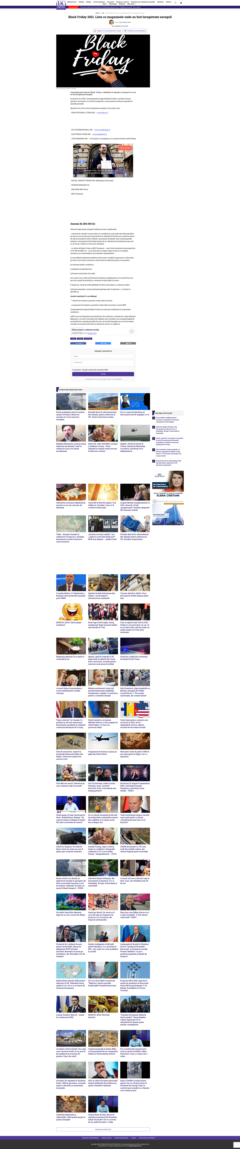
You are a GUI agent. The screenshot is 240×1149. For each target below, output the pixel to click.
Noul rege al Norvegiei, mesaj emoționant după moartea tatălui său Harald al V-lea (102, 625)
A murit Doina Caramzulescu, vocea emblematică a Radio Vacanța (69, 690)
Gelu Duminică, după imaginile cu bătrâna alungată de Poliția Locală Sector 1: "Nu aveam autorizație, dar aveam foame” (135, 692)
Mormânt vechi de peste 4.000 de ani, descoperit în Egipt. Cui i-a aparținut (134, 754)
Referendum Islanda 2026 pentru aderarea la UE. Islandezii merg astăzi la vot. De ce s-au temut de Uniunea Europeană (70, 984)
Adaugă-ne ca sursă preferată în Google (109, 31)
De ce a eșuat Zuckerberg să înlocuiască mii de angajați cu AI (134, 413)
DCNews (61, 5)
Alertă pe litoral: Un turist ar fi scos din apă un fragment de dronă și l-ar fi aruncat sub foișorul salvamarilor (101, 916)
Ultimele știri (71, 2)
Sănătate (160, 2)
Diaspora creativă (122, 2)
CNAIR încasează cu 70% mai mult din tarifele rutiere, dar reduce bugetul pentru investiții (134, 849)
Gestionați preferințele (121, 1138)
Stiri (103, 13)
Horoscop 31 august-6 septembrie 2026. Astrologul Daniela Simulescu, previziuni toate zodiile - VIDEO (135, 787)
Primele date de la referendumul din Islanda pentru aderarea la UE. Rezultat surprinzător (134, 536)
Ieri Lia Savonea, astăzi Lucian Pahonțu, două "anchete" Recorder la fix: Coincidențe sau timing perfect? (102, 787)
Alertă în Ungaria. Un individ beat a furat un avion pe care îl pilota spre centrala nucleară (69, 849)
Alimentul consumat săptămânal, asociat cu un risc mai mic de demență (71, 505)
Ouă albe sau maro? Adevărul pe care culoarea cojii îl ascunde (70, 784)
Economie (110, 2)
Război (88, 2)
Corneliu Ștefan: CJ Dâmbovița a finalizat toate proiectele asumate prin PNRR (70, 595)
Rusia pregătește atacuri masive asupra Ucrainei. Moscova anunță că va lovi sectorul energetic (70, 416)
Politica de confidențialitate (90, 1138)
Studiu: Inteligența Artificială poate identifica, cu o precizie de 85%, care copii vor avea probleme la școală (103, 948)
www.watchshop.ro (102, 130)
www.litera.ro (102, 112)
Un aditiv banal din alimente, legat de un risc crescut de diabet (70, 913)
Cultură (168, 2)
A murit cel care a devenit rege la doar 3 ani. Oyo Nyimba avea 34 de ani (134, 880)
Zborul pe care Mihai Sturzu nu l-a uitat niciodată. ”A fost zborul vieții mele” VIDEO (135, 914)
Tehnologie (113, 4)
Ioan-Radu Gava (125, 22)
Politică (81, 2)
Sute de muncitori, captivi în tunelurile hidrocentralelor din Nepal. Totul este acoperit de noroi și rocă (69, 755)
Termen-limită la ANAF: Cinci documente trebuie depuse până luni (134, 595)
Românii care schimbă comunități (143, 2)
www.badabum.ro (100, 134)
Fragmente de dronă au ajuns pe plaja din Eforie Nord (102, 752)
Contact (133, 1138)
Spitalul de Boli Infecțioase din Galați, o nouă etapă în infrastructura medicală (101, 595)
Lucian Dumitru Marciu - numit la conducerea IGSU (70, 1016)
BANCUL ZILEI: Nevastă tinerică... (98, 1016)
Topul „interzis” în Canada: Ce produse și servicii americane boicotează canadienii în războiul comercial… (112, 7)
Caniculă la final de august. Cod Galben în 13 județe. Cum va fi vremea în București (102, 505)
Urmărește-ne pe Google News (136, 31)
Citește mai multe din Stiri (103, 1129)
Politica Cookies (106, 1138)
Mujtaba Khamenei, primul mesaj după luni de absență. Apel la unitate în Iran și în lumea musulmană (71, 447)
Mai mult (131, 4)
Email (129, 343)
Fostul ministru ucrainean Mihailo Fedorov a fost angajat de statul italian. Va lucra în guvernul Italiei (103, 723)
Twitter (104, 343)
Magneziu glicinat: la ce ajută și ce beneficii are (70, 657)
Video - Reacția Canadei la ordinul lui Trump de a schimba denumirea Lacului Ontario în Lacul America (70, 538)
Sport (105, 4)
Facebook (80, 343)
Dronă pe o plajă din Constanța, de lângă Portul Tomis (134, 657)
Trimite (103, 374)
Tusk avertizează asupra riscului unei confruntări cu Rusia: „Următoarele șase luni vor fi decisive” (134, 818)
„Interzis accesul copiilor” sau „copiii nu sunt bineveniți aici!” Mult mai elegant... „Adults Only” (102, 536)
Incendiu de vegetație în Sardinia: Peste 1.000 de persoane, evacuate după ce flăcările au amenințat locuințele (71, 1084)
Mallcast (122, 4)
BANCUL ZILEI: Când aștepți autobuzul (68, 623)
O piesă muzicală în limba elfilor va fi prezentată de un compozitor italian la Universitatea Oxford (103, 1051)
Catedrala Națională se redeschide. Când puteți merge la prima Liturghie (70, 1117)
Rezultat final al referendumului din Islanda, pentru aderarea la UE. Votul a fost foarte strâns (102, 414)
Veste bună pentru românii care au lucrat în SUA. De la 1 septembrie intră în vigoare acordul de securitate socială (134, 723)
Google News (92, 333)
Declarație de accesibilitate (147, 1138)
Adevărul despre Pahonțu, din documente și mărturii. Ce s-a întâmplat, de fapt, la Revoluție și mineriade (102, 882)
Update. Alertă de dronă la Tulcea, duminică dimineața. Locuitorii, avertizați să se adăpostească (132, 447)
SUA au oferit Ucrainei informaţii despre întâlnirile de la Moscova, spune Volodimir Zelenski (102, 1083)
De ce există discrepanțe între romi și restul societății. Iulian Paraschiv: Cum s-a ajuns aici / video (134, 1052)
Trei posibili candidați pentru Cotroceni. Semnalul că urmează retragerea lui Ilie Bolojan (167, 420)
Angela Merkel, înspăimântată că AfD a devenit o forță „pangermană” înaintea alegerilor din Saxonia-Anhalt (135, 506)
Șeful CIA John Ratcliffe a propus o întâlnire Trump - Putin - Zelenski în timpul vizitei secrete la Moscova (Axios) (103, 447)
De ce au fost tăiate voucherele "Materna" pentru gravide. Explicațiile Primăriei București (102, 983)
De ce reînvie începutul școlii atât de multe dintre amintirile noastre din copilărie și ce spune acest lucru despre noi (103, 818)
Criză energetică (99, 2)
